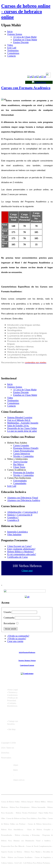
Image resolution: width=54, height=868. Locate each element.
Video (10, 45)
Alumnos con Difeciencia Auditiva (23, 500)
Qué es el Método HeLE (18, 420)
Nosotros (25, 652)
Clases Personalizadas (23, 451)
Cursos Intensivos (21, 453)
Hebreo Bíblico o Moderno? (20, 551)
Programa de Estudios (23, 472)
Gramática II (13, 520)
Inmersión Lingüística (17, 531)
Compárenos (13, 53)
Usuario (7, 612)
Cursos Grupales (21, 445)
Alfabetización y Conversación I (22, 512)
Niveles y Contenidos (23, 456)
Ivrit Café (11, 47)
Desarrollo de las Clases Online (22, 428)
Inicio (10, 31)
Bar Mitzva (18, 464)
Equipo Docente (21, 42)
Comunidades (19, 483)
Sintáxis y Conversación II (19, 514)
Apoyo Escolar (20, 461)
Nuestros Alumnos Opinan (27, 660)
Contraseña (9, 617)
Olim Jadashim (14, 534)
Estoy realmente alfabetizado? (21, 549)
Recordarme (9, 623)
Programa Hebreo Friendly (26, 448)
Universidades (20, 480)
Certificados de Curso (17, 557)
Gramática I (12, 517)
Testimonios (13, 50)
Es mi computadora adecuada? (21, 554)
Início (21, 652)
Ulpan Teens (19, 467)
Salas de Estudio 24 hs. (18, 425)
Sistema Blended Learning (19, 417)
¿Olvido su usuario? (16, 638)
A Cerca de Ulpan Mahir (25, 37)
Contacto (11, 56)
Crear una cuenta (15, 641)
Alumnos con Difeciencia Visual (22, 497)
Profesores (32, 652)
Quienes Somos (14, 34)
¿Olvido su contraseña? (18, 636)
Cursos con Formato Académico (25, 88)
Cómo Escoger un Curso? (19, 546)
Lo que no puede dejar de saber (22, 431)
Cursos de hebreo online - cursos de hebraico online (25, 11)
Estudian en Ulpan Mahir (25, 39)
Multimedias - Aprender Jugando (22, 423)
